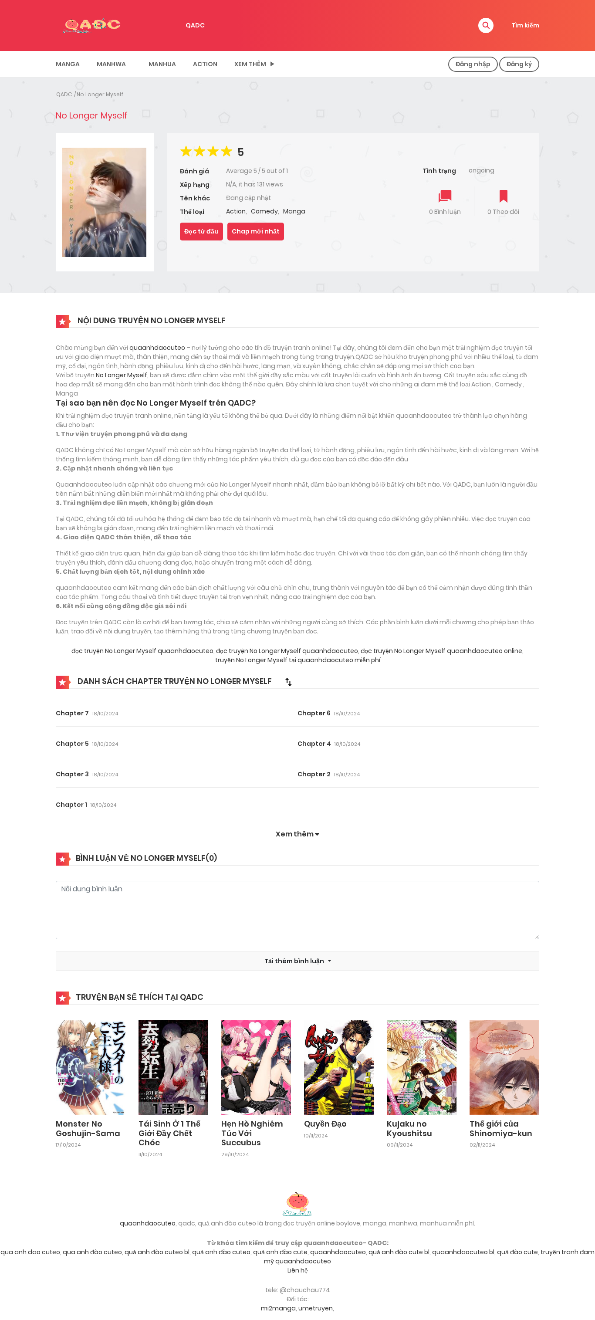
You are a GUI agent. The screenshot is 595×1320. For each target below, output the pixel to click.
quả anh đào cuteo (221, 1252)
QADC (195, 25)
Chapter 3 (72, 774)
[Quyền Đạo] (339, 1067)
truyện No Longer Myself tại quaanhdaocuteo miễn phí (297, 660)
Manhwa (111, 64)
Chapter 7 (72, 713)
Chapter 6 (314, 713)
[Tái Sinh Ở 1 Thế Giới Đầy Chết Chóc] (173, 1067)
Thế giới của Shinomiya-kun (501, 1128)
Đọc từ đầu (201, 231)
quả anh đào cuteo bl (157, 1252)
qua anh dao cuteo (30, 1252)
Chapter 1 (71, 804)
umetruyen (315, 1308)
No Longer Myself (100, 94)
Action (205, 64)
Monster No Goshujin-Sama (88, 1128)
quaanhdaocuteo (157, 347)
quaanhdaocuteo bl (463, 1252)
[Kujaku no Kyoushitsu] (421, 1067)
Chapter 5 (72, 743)
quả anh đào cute (280, 1252)
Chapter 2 (314, 774)
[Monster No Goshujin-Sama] (90, 1067)
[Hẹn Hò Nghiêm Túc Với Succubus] (256, 1067)
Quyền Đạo (325, 1123)
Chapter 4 (314, 743)
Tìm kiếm (525, 25)
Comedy (264, 211)
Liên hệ (297, 1270)
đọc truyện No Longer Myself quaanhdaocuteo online (440, 650)
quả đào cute (517, 1252)
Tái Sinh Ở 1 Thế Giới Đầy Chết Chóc (169, 1133)
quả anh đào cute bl (398, 1252)
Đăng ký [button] (519, 64)
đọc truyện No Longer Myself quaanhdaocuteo (142, 650)
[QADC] (93, 24)
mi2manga (278, 1308)
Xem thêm (250, 64)
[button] (486, 25)
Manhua (162, 64)
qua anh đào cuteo (92, 1252)
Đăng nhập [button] (473, 64)
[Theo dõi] (503, 197)
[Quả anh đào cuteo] (297, 1203)
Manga (68, 64)
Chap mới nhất (256, 231)
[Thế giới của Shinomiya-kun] (504, 1067)
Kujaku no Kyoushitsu (409, 1128)
